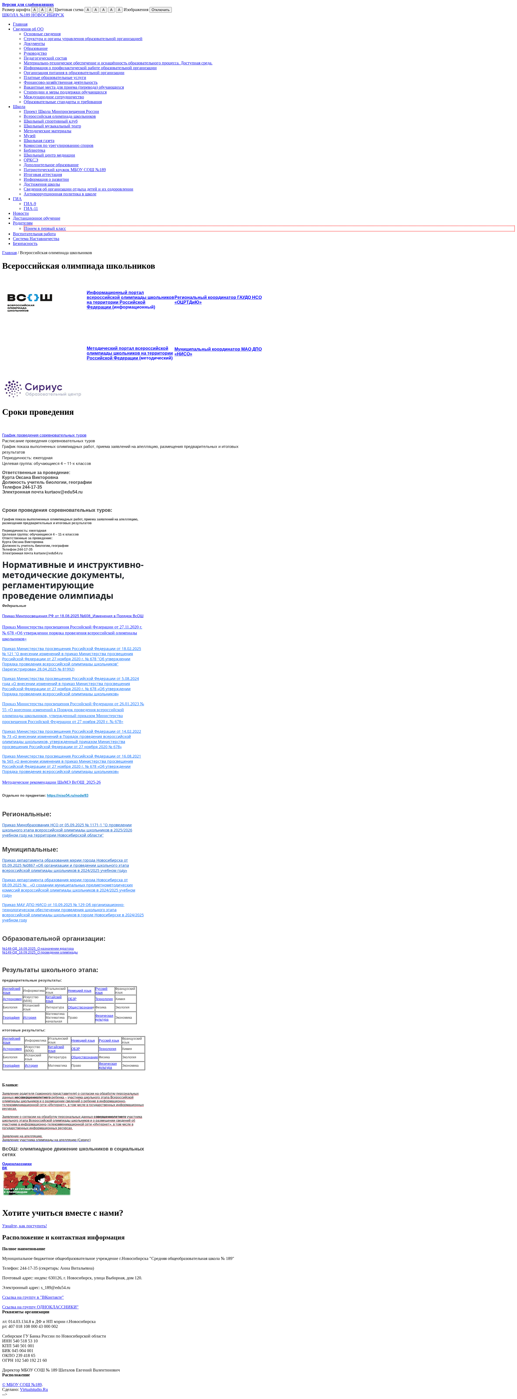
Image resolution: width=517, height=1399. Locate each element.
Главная (20, 24)
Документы (34, 43)
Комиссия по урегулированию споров (58, 145)
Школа (19, 106)
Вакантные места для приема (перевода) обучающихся (74, 87)
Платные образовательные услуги (55, 77)
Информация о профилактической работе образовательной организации (90, 67)
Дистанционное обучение (36, 218)
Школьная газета (39, 140)
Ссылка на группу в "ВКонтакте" (33, 1297)
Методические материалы (47, 131)
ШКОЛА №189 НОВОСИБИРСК (33, 15)
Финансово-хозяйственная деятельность (60, 82)
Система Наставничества (36, 238)
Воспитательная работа (34, 234)
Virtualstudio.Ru (34, 1389)
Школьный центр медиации (49, 155)
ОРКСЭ (31, 160)
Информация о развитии (46, 179)
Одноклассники (17, 1164)
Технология (104, 999)
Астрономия (12, 999)
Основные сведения (42, 34)
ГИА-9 (30, 203)
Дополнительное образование (51, 165)
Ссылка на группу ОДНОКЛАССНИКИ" (40, 1307)
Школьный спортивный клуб (51, 121)
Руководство (35, 53)
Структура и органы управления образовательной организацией (83, 38)
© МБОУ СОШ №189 (22, 1384)
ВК (4, 1168)
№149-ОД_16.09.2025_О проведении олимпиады (40, 952)
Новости (21, 213)
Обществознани (80, 1007)
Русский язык (101, 990)
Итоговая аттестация (43, 174)
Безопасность (25, 243)
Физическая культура (104, 1017)
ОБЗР (72, 999)
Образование (36, 48)
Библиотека (34, 150)
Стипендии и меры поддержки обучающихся (65, 92)
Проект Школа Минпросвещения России (61, 111)
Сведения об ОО (28, 29)
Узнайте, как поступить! (24, 1226)
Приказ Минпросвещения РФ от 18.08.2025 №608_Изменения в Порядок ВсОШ (73, 615)
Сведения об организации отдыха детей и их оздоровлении (78, 189)
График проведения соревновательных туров (44, 435)
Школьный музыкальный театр (52, 126)
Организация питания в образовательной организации (74, 72)
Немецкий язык (79, 991)
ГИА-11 (31, 208)
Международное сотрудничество (54, 97)
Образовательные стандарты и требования (63, 101)
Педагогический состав (45, 58)
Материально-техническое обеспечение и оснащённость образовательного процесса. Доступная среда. (118, 63)
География (11, 1018)
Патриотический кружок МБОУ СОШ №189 (65, 169)
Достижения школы (42, 184)
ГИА (17, 198)
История (29, 1018)
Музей (30, 135)
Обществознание (84, 1057)
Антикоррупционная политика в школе (60, 194)
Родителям (23, 223)
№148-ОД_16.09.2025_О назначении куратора (38, 949)
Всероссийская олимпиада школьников (60, 116)
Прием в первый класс (45, 228)
